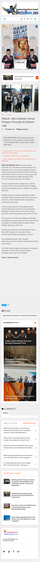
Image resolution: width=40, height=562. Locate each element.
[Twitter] (28, 19)
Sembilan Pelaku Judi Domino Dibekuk (16, 156)
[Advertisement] (20, 281)
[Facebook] (24, 19)
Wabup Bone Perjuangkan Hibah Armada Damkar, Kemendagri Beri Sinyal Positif (22, 495)
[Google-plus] (31, 19)
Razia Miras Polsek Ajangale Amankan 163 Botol (16, 360)
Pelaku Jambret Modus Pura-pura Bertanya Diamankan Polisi (18, 342)
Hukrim (8, 114)
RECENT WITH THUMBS (12, 473)
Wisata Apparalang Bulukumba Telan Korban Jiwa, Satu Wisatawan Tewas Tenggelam (23, 519)
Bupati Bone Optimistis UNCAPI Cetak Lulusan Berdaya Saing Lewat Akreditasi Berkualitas (24, 76)
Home (3, 114)
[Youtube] (21, 19)
